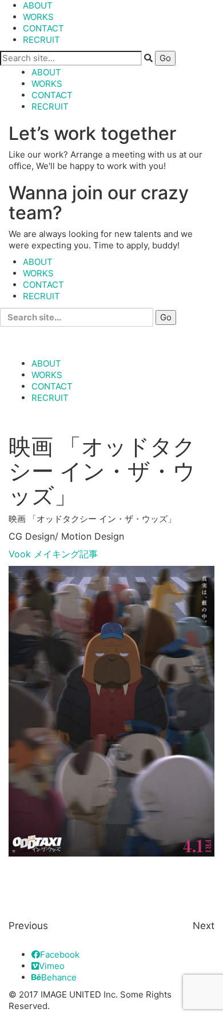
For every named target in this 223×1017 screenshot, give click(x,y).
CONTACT (43, 28)
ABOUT (38, 5)
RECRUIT (41, 39)
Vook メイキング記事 (53, 554)
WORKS (38, 16)
